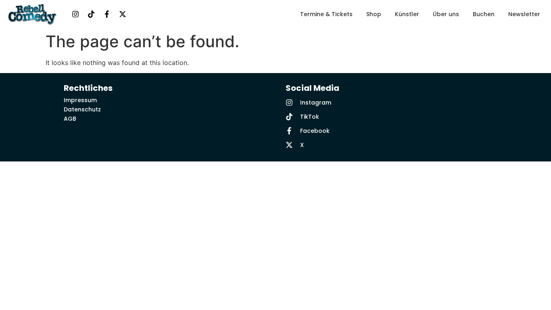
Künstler (407, 14)
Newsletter (524, 14)
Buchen (484, 14)
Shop (373, 14)
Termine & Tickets (326, 14)
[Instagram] (75, 14)
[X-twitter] (122, 14)
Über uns (446, 14)
